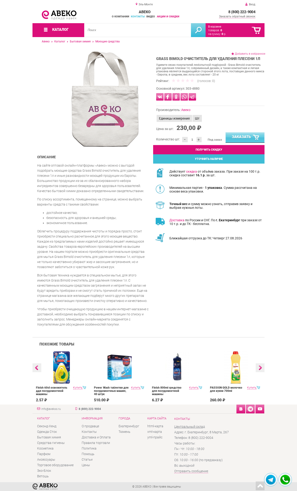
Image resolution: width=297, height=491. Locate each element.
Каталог (59, 41)
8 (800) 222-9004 (241, 12)
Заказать (241, 137)
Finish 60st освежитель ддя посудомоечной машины (51, 391)
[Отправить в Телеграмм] (192, 97)
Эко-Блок (44, 470)
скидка (191, 171)
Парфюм (43, 454)
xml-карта (154, 432)
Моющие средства (107, 41)
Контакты (138, 16)
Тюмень (124, 432)
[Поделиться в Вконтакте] (160, 97)
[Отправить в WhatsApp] (184, 97)
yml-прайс (154, 437)
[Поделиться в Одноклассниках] (176, 97)
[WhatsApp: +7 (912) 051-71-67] (285, 479)
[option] (104, 99)
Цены (86, 465)
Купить (77, 387)
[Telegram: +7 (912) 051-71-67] (271, 479)
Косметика (45, 448)
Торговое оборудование (55, 465)
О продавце (90, 426)
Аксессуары (46, 459)
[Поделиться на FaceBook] (168, 97)
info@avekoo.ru (51, 409)
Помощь (88, 454)
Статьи (87, 459)
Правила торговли (96, 443)
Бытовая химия (80, 41)
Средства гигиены (51, 443)
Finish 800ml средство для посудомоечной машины (166, 391)
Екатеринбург (129, 426)
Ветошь (43, 476)
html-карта (155, 426)
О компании (120, 16)
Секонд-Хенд (46, 426)
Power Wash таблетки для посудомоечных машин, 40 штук (111, 391)
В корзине (214, 26)
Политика (89, 448)
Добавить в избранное (250, 53)
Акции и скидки (168, 16)
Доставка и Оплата (96, 437)
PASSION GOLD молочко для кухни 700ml (226, 389)
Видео (150, 16)
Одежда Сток (47, 432)
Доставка (176, 220)
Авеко (46, 41)
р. (224, 34)
